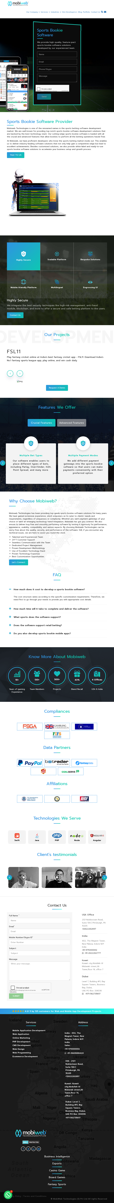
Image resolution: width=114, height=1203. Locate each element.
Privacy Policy (14, 1196)
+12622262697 (89, 928)
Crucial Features (41, 423)
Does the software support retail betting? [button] (38, 625)
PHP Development (21, 1041)
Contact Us (95, 12)
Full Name (14, 915)
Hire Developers (69, 12)
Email (11, 926)
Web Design (18, 1049)
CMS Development (22, 1045)
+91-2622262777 (93, 953)
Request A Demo (57, 387)
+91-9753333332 (89, 950)
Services (45, 12)
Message (13, 959)
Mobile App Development (78, 1011)
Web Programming (22, 1052)
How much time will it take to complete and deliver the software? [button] (51, 609)
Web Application (21, 1034)
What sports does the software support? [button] (37, 617)
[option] (57, 355)
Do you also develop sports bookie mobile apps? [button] (42, 633)
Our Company (32, 12)
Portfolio (86, 12)
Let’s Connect (18, 562)
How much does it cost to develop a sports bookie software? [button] (49, 589)
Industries (55, 12)
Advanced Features (71, 423)
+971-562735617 (93, 993)
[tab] (23, 256)
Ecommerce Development (25, 1056)
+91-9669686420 (75, 1053)
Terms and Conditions (34, 1196)
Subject (12, 948)
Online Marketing (21, 1038)
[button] (8, 1195)
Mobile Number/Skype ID (21, 937)
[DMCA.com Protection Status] (31, 1142)
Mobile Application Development (29, 1030)
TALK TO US (15, 155)
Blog (80, 12)
